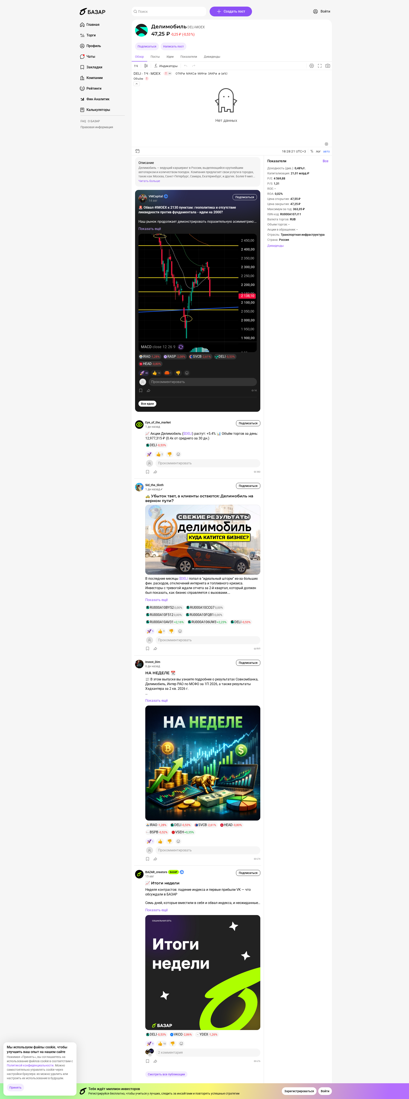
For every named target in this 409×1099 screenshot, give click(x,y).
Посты (155, 56)
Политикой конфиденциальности (30, 1065)
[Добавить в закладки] (141, 390)
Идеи (170, 56)
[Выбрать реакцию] (187, 373)
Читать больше (149, 181)
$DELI (187, 434)
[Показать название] (169, 26)
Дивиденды (212, 56)
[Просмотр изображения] (197, 293)
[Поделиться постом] (149, 390)
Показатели (188, 56)
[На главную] (92, 11)
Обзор (139, 56)
